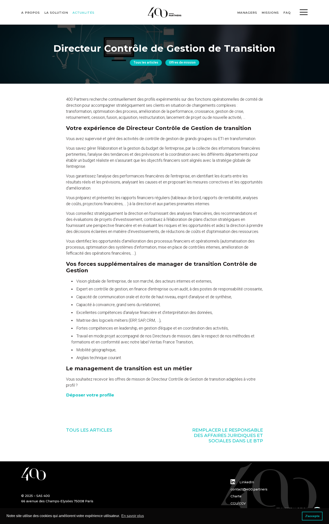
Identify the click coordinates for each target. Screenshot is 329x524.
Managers (247, 12)
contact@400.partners (249, 489)
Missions (270, 12)
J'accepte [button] (312, 516)
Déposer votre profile (90, 395)
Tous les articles (145, 62)
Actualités (83, 12)
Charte (236, 496)
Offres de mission (182, 62)
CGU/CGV (238, 503)
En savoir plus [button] (132, 516)
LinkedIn (246, 482)
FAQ (287, 12)
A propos (30, 12)
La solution (56, 12)
